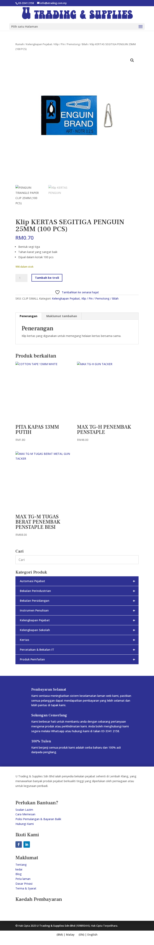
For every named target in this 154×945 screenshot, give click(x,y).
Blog (18, 874)
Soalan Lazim (24, 810)
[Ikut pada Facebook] (18, 844)
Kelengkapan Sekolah (77, 630)
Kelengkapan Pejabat (39, 44)
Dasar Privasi (23, 883)
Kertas (77, 639)
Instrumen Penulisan (77, 610)
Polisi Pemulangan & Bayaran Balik (38, 819)
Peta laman (22, 879)
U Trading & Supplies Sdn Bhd (56, 925)
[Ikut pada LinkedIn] (26, 844)
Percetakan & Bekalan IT (77, 649)
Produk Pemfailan (77, 659)
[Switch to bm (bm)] (88, 934)
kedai (18, 869)
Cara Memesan (25, 814)
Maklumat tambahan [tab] (61, 316)
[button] (132, 60)
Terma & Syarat (25, 888)
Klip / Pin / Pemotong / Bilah (71, 44)
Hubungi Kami (24, 824)
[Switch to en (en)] (66, 934)
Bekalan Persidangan (77, 600)
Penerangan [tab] (28, 316)
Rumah (19, 44)
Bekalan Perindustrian (77, 590)
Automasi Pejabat (77, 581)
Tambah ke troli (47, 278)
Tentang (21, 864)
